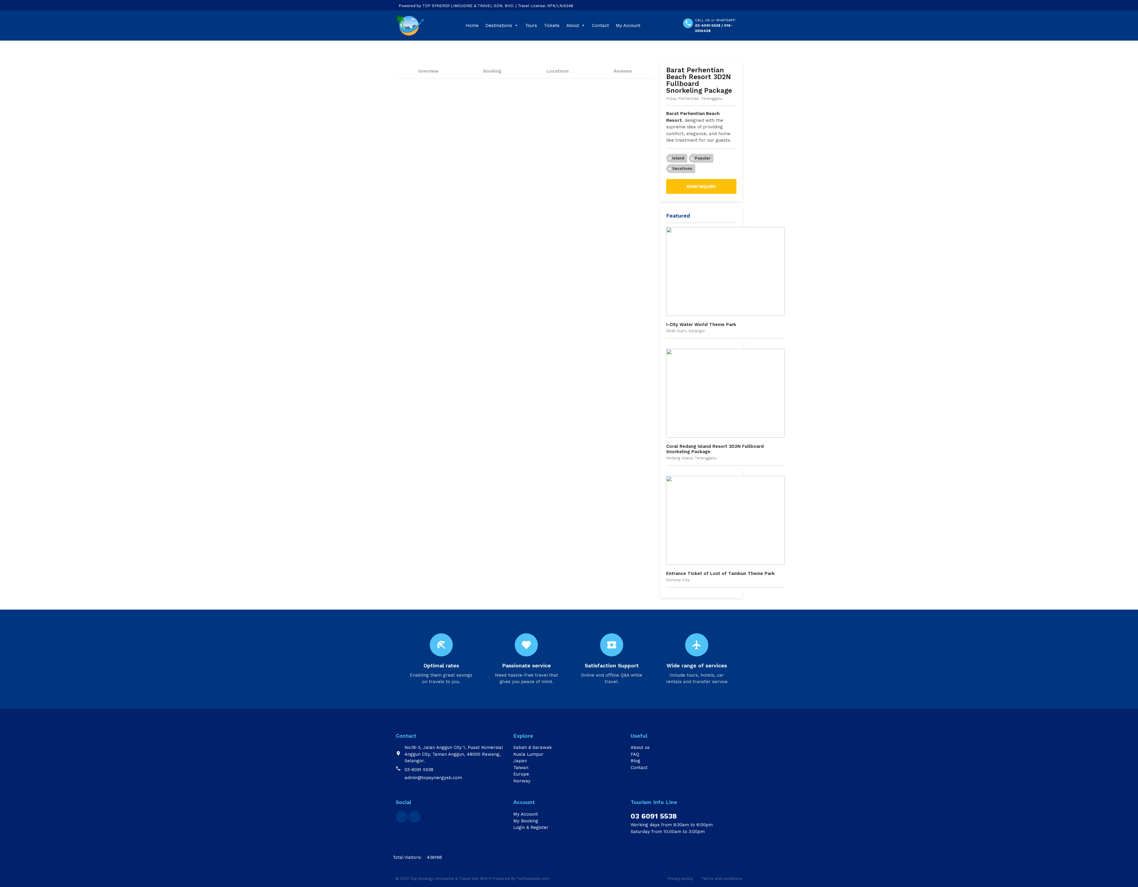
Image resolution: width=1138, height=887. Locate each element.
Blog (635, 760)
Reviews (623, 71)
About (572, 25)
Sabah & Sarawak (532, 747)
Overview (428, 71)
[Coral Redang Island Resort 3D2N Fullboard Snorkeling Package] (725, 393)
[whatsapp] (415, 817)
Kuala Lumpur (528, 754)
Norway (521, 781)
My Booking (525, 821)
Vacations (682, 168)
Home (472, 25)
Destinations (498, 25)
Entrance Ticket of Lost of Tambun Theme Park (720, 573)
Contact (600, 25)
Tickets (552, 25)
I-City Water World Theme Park (701, 324)
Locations (557, 71)
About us (640, 747)
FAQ (635, 754)
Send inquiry (701, 186)
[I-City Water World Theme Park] (725, 271)
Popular (702, 158)
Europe (521, 774)
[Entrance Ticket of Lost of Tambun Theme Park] (725, 520)
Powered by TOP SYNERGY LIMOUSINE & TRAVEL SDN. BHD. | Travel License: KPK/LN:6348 (486, 6)
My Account (628, 25)
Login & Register (531, 827)
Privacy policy (680, 878)
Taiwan (520, 767)
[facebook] (401, 817)
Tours (531, 25)
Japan (520, 760)
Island (678, 158)
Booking (492, 71)
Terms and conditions (721, 878)
